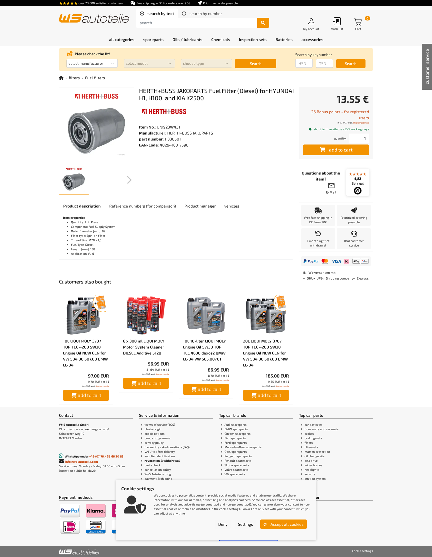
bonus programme (157, 438)
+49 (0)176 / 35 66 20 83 (106, 456)
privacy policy (154, 442)
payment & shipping (158, 478)
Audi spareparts (235, 424)
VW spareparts (234, 474)
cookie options (154, 433)
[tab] (157, 13)
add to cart (89, 395)
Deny (223, 524)
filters (74, 77)
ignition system (315, 478)
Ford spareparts (235, 442)
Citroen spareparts (237, 433)
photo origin (153, 429)
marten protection (317, 451)
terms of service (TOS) (159, 424)
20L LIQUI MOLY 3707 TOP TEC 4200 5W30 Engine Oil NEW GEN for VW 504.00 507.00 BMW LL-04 (265, 352)
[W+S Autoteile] (94, 18)
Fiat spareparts (235, 438)
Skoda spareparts (236, 465)
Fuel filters (95, 77)
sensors (309, 474)
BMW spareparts (236, 429)
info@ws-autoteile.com (81, 461)
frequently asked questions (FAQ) (167, 447)
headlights (311, 469)
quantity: (340, 138)
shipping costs (102, 386)
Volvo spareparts (236, 469)
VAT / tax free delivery (159, 451)
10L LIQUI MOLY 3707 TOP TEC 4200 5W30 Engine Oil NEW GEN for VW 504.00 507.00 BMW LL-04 (85, 352)
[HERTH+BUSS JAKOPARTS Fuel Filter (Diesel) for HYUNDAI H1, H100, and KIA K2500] (96, 125)
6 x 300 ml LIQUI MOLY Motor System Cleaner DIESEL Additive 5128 (143, 346)
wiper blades (313, 465)
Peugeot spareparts (238, 456)
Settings (245, 524)
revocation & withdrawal (162, 460)
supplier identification (159, 456)
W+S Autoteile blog (157, 474)
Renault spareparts (237, 460)
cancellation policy (157, 469)
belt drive (311, 460)
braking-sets (313, 438)
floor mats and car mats (321, 429)
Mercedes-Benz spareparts (243, 447)
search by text (160, 13)
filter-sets (311, 447)
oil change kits (314, 456)
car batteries (313, 424)
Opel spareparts (235, 451)
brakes (309, 433)
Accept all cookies (287, 524)
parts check (152, 465)
